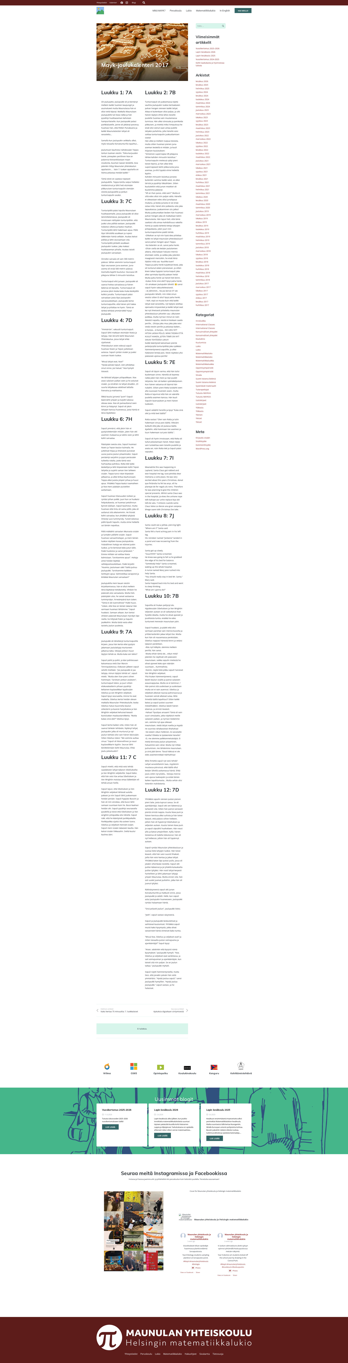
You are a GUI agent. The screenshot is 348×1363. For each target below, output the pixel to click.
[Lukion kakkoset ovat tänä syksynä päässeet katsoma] (114, 1261)
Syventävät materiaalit (206, 386)
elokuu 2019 (201, 222)
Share (198, 1272)
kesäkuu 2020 (202, 200)
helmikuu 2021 (202, 189)
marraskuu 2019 (203, 215)
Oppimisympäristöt (204, 368)
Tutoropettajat (202, 389)
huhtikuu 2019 (202, 233)
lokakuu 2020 (202, 197)
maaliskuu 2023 (203, 128)
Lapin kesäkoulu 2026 (205, 52)
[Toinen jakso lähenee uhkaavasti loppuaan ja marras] (134, 1221)
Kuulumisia (201, 342)
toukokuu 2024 (202, 99)
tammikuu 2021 (203, 193)
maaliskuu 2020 (203, 204)
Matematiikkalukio (204, 353)
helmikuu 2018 (202, 276)
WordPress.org (202, 448)
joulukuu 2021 (202, 160)
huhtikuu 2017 (202, 305)
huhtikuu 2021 (202, 182)
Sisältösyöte (201, 441)
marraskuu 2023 (203, 113)
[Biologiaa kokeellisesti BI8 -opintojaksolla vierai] (153, 1221)
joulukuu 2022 (202, 135)
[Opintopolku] (160, 1067)
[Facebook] (121, 2)
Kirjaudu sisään (203, 437)
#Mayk (186, 1261)
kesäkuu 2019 (202, 225)
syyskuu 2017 (202, 294)
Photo (198, 1268)
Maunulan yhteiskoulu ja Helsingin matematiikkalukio (199, 1236)
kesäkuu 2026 (202, 81)
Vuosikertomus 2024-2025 (207, 59)
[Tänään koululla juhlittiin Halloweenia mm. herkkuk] (153, 1241)
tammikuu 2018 (203, 280)
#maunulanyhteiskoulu (198, 1261)
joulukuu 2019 (202, 211)
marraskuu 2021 (203, 164)
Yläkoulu (199, 407)
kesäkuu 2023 (202, 124)
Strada (199, 375)
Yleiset (199, 418)
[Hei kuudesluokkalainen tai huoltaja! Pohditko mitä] (134, 1201)
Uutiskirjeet (201, 400)
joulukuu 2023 (202, 110)
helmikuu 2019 (202, 240)
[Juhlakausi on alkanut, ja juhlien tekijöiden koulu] (114, 1201)
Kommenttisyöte (203, 445)
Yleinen (199, 415)
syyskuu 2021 (202, 171)
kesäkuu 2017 (202, 301)
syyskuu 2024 (202, 92)
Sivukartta (204, 1353)
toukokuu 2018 (202, 265)
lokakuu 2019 (202, 218)
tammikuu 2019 (203, 243)
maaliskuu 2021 (203, 186)
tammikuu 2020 (203, 207)
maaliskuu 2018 (203, 272)
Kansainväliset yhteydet (206, 331)
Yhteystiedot (131, 1353)
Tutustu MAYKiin (203, 393)
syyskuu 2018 (202, 258)
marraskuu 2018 (203, 251)
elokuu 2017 (201, 298)
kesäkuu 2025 (202, 85)
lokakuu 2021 (202, 168)
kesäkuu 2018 (202, 261)
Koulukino (200, 339)
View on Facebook (186, 1272)
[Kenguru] (214, 1067)
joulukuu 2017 (202, 283)
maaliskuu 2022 (203, 157)
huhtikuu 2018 (202, 269)
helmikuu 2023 (202, 132)
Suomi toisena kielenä (206, 378)
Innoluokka (201, 321)
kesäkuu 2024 (202, 95)
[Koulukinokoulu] (187, 1068)
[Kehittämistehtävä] (240, 1066)
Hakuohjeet (191, 1353)
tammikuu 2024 (203, 106)
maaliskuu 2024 (203, 103)
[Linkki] (100, 10)
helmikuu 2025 (202, 88)
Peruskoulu (146, 1353)
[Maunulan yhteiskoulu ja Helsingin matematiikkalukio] (185, 1217)
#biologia (196, 1264)
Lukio (198, 346)
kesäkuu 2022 (202, 150)
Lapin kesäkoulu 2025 (205, 55)
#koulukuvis (227, 1267)
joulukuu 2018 (202, 247)
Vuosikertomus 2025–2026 (207, 48)
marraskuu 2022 (203, 139)
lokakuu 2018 (202, 254)
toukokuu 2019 (202, 229)
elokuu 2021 (201, 175)
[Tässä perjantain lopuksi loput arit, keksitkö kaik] (153, 1201)
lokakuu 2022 (202, 142)
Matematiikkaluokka (205, 360)
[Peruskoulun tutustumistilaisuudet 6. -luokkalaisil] (114, 1241)
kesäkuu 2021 (202, 178)
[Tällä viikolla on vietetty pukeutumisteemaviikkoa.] (114, 1221)
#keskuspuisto (238, 1267)
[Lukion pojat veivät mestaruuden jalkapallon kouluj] (134, 1241)
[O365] (133, 1067)
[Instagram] (126, 2)
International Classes (205, 324)
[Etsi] (144, 2)
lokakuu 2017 (202, 290)
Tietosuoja (218, 1353)
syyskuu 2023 (202, 121)
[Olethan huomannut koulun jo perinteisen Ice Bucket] (153, 1261)
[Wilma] (107, 1067)
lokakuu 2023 (202, 117)
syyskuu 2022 (202, 146)
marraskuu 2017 (203, 287)
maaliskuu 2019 (203, 236)
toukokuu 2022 (202, 153)
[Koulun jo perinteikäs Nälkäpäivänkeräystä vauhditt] (134, 1261)
